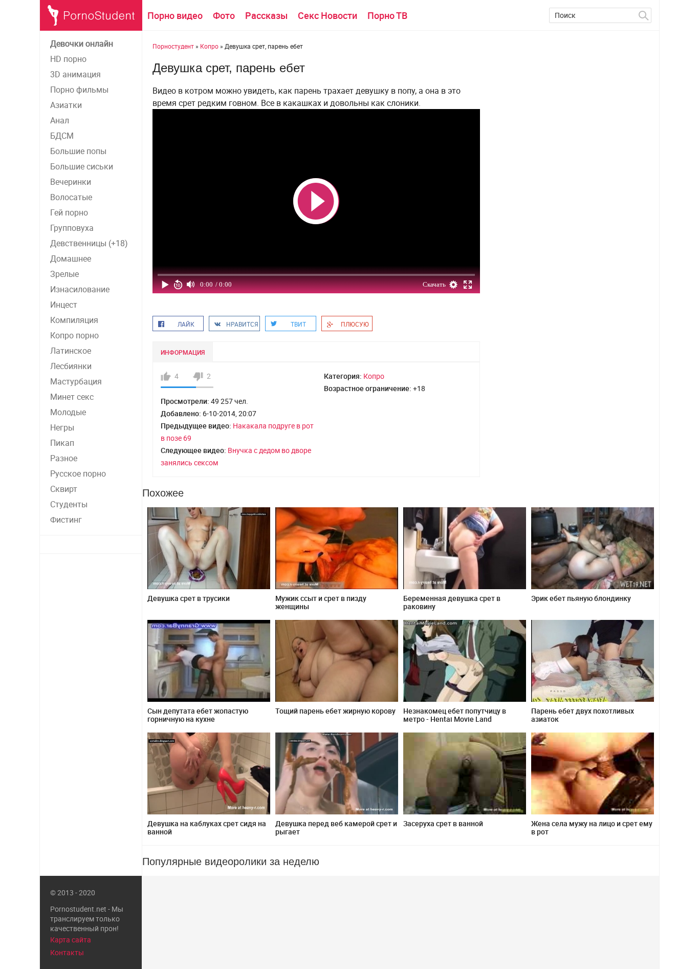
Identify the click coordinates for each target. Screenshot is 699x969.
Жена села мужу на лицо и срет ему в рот (591, 827)
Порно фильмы (79, 89)
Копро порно (74, 335)
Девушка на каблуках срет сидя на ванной (206, 827)
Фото (224, 15)
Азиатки (66, 105)
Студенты (69, 504)
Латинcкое (70, 350)
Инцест (63, 304)
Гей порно (69, 212)
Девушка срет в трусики (188, 598)
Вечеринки (70, 181)
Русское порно (78, 473)
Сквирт (63, 488)
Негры (62, 427)
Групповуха (72, 227)
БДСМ (62, 135)
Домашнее (70, 258)
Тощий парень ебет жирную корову (335, 711)
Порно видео (175, 15)
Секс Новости (327, 15)
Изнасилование (80, 289)
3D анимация (75, 74)
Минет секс (72, 396)
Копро (373, 376)
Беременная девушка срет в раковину (451, 602)
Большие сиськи (81, 166)
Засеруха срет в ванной (443, 823)
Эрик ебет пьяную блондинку (581, 598)
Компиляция (74, 320)
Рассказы (266, 15)
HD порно (68, 58)
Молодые (68, 412)
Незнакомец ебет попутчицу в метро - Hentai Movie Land (454, 715)
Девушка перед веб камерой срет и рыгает (336, 827)
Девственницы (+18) (89, 243)
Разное (63, 458)
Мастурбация (76, 381)
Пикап (62, 442)
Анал (59, 120)
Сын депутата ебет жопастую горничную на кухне (197, 715)
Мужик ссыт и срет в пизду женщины (320, 602)
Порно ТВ (387, 15)
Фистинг (66, 519)
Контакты (67, 952)
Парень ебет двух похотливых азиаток (582, 715)
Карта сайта (70, 939)
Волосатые (71, 197)
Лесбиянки (71, 366)
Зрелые (64, 273)
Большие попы (78, 151)
